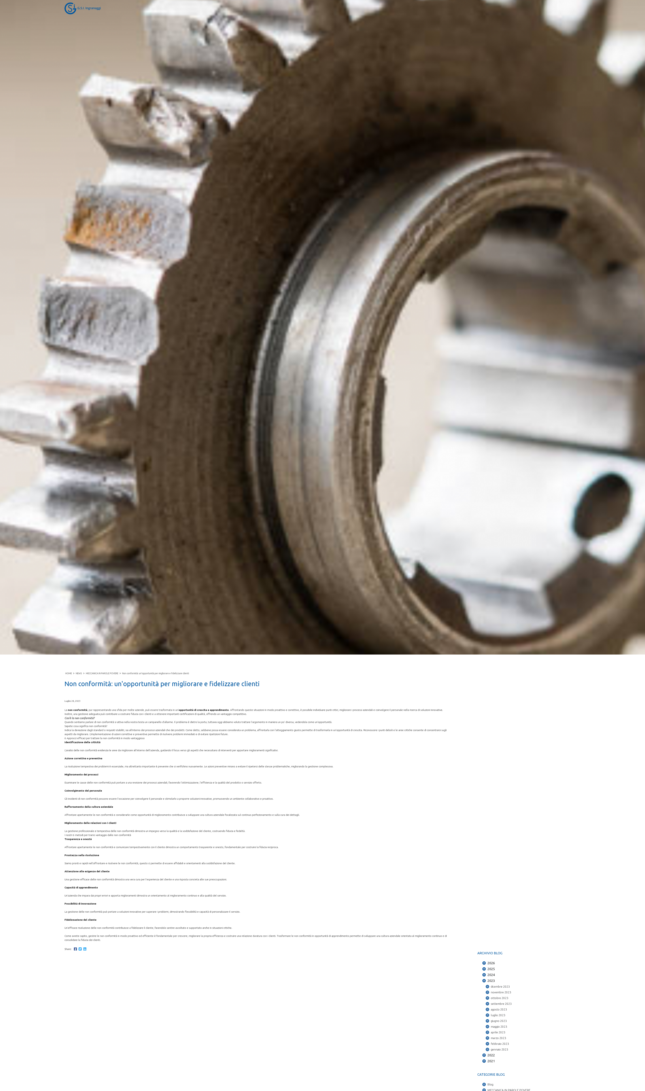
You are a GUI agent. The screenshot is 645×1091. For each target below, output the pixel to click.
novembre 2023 (501, 992)
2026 (491, 963)
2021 (491, 1061)
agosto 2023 (499, 1009)
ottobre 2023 (499, 998)
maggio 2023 (499, 1026)
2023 (491, 981)
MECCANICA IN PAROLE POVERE (102, 673)
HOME (68, 673)
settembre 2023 (501, 1003)
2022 (491, 1055)
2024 (491, 975)
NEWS (79, 673)
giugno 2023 (499, 1020)
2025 (491, 969)
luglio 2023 (498, 1015)
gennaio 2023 (499, 1049)
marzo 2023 (498, 1038)
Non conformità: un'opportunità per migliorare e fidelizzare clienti (155, 673)
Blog (490, 1084)
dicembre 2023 (500, 986)
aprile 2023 (498, 1032)
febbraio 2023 (500, 1043)
